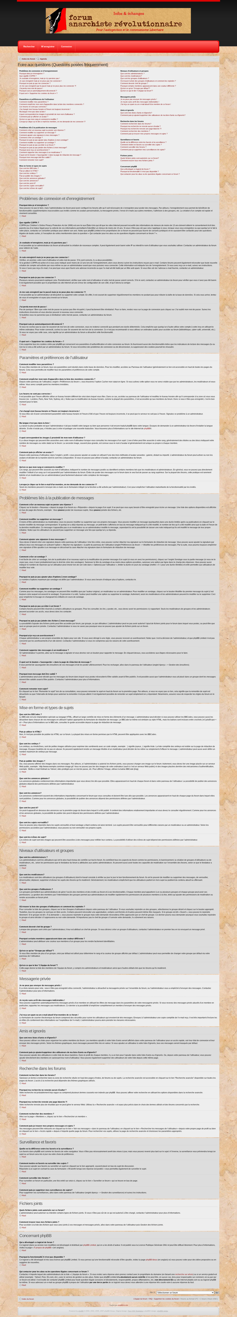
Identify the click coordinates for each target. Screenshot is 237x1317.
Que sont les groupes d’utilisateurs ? (134, 78)
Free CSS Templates (135, 1311)
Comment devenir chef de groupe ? (134, 83)
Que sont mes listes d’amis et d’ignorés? (136, 113)
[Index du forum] (119, 32)
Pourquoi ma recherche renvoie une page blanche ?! (140, 129)
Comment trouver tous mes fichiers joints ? (137, 161)
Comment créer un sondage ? (31, 138)
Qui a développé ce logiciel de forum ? (135, 169)
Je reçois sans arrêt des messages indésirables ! (139, 102)
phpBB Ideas (151, 1260)
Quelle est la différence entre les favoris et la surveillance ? (143, 142)
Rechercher (29, 46)
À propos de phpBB (42, 1248)
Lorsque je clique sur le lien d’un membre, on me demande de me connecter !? (52, 122)
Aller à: (152, 1292)
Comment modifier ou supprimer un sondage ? (37, 142)
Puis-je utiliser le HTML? (28, 171)
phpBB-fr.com (123, 1305)
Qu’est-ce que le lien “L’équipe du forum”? (136, 91)
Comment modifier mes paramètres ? (33, 102)
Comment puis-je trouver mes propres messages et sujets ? (144, 134)
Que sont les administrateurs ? (132, 73)
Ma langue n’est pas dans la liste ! (32, 112)
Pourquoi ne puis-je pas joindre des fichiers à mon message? (43, 147)
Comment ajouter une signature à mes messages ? (39, 135)
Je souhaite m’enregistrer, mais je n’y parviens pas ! (39, 78)
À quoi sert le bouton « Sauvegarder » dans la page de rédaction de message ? (50, 155)
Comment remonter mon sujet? (31, 160)
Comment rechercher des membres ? (135, 131)
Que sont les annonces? (29, 181)
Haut (24, 216)
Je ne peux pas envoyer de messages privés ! (138, 99)
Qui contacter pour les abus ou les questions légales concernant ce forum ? (150, 174)
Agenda (43, 59)
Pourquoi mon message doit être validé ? (35, 157)
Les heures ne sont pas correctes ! (33, 107)
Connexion (66, 46)
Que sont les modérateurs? (131, 76)
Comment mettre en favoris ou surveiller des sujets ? (141, 145)
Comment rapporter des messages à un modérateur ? (40, 152)
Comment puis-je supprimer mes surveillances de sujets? (142, 150)
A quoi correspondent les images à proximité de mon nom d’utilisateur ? (47, 114)
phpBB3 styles (162, 1311)
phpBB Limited (89, 1245)
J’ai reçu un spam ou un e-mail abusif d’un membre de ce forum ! (145, 104)
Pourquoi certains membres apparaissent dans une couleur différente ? (148, 86)
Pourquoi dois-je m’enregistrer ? (31, 73)
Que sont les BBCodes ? (29, 168)
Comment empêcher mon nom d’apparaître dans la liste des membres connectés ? (51, 104)
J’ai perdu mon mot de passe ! (31, 88)
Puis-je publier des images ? (30, 176)
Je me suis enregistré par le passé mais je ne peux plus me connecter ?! (47, 86)
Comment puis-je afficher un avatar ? (33, 117)
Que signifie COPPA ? (27, 76)
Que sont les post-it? (27, 183)
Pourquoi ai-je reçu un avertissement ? (34, 150)
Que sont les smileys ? (28, 173)
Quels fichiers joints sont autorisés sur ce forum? (139, 158)
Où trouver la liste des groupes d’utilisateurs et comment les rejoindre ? (148, 81)
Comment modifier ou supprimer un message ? (37, 133)
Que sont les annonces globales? (32, 178)
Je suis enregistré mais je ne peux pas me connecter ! (40, 81)
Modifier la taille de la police (215, 58)
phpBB (147, 428)
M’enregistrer (47, 46)
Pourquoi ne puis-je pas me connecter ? (34, 83)
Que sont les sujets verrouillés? (31, 186)
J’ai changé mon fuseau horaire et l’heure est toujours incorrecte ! (44, 109)
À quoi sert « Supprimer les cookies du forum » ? (38, 93)
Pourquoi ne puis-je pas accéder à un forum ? (37, 145)
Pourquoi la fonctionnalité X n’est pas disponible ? (139, 171)
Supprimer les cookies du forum (166, 1299)
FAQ (150, 1299)
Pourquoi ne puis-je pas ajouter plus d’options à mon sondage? (43, 140)
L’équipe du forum (140, 1299)
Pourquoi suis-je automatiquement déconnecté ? (38, 91)
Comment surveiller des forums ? (133, 147)
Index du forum (28, 59)
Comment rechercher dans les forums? (135, 124)
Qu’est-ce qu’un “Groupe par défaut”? (135, 88)
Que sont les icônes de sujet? (31, 188)
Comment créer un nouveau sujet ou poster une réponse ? (42, 130)
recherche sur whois (184, 1274)
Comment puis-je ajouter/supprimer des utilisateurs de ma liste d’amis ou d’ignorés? (152, 115)
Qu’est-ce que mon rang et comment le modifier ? (38, 119)
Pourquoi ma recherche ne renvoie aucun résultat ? (140, 126)
